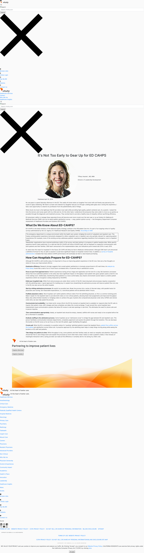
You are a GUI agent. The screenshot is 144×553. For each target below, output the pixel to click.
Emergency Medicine (6, 407)
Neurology (3, 417)
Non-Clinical (4, 454)
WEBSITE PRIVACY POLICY (19, 529)
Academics (3, 471)
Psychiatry (3, 424)
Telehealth (3, 430)
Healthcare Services (6, 93)
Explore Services (18, 350)
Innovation (3, 477)
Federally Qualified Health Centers (11, 410)
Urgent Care (4, 434)
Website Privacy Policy (95, 546)
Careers (2, 95)
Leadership (3, 481)
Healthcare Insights (6, 99)
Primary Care (4, 420)
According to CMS (86, 230)
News (2, 487)
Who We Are (4, 97)
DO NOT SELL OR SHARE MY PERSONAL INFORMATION (63, 529)
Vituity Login (4, 75)
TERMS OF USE (5, 529)
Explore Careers (18, 354)
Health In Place (4, 474)
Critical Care (4, 404)
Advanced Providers (6, 450)
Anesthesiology (5, 400)
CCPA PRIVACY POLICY (37, 529)
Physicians (3, 444)
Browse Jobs (4, 71)
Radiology (3, 427)
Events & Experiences (7, 464)
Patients (2, 83)
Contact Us (3, 87)
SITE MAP (105, 539)
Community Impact (6, 467)
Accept (72, 552)
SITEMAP (101, 529)
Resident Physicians (6, 447)
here (90, 548)
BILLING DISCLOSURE (90, 529)
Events (2, 491)
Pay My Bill (3, 79)
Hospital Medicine (5, 414)
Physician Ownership (6, 460)
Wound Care (4, 437)
